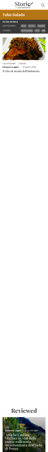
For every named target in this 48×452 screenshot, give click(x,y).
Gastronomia (9, 64)
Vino (7, 427)
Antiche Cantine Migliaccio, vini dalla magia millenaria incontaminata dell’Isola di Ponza (23, 441)
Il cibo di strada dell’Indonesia (21, 71)
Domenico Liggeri (11, 67)
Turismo (22, 64)
